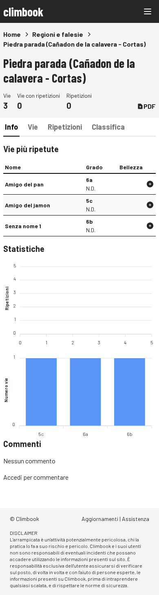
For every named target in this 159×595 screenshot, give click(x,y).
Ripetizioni (65, 126)
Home (12, 34)
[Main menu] (147, 11)
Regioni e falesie (57, 34)
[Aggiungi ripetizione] (150, 184)
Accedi (12, 477)
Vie (33, 126)
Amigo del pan (24, 184)
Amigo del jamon (27, 205)
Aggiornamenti (100, 518)
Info (11, 126)
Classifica (108, 126)
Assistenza (135, 518)
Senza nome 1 (23, 225)
